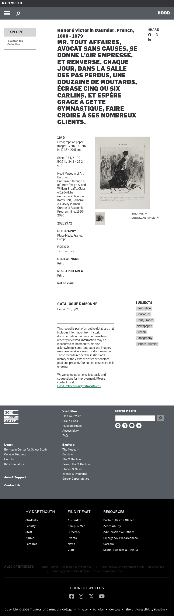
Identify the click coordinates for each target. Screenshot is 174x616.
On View (67, 454)
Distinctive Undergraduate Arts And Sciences (133, 567)
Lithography (144, 338)
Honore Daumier (147, 344)
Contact (114, 609)
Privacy (83, 609)
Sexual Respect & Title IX (120, 550)
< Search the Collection (15, 43)
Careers (108, 544)
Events (72, 538)
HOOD (164, 13)
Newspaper (144, 326)
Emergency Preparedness (120, 538)
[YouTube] (102, 596)
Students (31, 520)
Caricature (143, 314)
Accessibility (70, 430)
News (71, 544)
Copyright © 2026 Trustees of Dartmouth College (38, 609)
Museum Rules (72, 426)
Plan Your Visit (71, 416)
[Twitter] (91, 596)
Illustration (144, 308)
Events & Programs (74, 474)
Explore (15, 32)
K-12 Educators (14, 464)
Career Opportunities (75, 478)
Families (31, 544)
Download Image (143, 218)
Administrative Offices (119, 532)
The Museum (70, 449)
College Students (15, 454)
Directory (74, 532)
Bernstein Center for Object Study (26, 449)
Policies (98, 609)
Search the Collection (76, 464)
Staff (28, 532)
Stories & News (72, 469)
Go (160, 418)
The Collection (71, 459)
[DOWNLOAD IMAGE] (128, 173)
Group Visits (70, 421)
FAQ (65, 435)
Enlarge (138, 214)
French (141, 332)
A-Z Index (74, 520)
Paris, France (145, 320)
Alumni (30, 538)
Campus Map (77, 526)
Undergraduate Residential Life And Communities (87, 571)
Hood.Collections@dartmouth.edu (79, 386)
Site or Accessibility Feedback (146, 609)
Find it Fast (79, 512)
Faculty (9, 459)
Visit (71, 550)
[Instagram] (81, 596)
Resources (113, 512)
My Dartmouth (40, 512)
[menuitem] (41, 529)
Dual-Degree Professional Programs (66, 567)
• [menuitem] (75, 609)
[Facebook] (71, 596)
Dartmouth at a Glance (118, 520)
